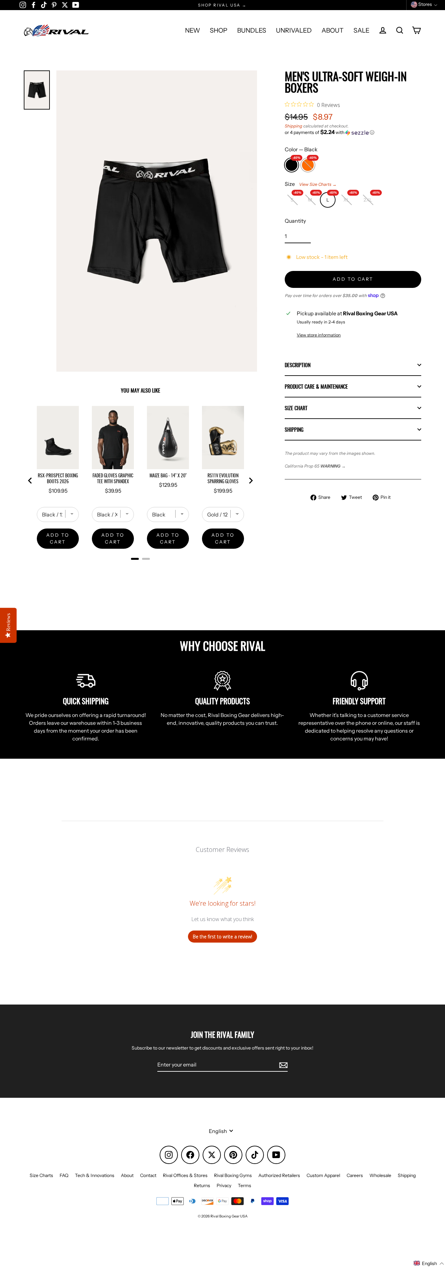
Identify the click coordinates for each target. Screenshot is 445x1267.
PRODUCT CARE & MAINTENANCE (316, 386)
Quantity (295, 220)
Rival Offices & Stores (185, 1175)
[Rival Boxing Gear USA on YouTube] (75, 4)
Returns (202, 1185)
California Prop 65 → (315, 466)
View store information (319, 335)
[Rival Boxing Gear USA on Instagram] (23, 4)
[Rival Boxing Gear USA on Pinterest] (54, 4)
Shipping (293, 126)
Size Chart (296, 408)
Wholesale (380, 1175)
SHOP (218, 30)
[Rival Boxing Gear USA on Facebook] (33, 4)
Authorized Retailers (279, 1175)
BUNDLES (251, 30)
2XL (371, 198)
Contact (148, 1175)
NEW (192, 30)
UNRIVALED (294, 30)
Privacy (224, 1185)
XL (349, 198)
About (127, 1175)
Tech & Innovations (94, 1175)
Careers (355, 1175)
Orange (308, 163)
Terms (244, 1185)
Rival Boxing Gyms (233, 1175)
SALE (361, 30)
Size (311, 184)
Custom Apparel (323, 1175)
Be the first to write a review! (222, 936)
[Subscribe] (282, 1065)
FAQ (64, 1175)
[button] (353, 132)
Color (301, 149)
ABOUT (333, 30)
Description (297, 365)
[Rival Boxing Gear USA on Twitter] (65, 4)
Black (291, 163)
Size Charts (41, 1175)
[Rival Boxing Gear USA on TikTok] (44, 4)
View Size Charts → (318, 184)
